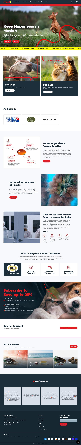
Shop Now (46, 161)
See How (48, 5)
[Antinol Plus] (7, 2)
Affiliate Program (42, 429)
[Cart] (76, 2)
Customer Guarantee (42, 436)
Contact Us (47, 1)
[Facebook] (4, 434)
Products (17, 1)
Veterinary (24, 1)
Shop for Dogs (10, 90)
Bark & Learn (31, 1)
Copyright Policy (25, 436)
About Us (37, 1)
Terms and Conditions (8, 436)
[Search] (70, 2)
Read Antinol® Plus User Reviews (68, 327)
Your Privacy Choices (67, 436)
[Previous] (37, 45)
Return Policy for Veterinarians (55, 436)
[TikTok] (6, 434)
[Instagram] (8, 434)
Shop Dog (7, 41)
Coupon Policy (33, 436)
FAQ (42, 1)
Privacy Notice (17, 436)
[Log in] (73, 2)
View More (73, 346)
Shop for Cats (48, 92)
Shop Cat (16, 41)
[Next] (43, 45)
